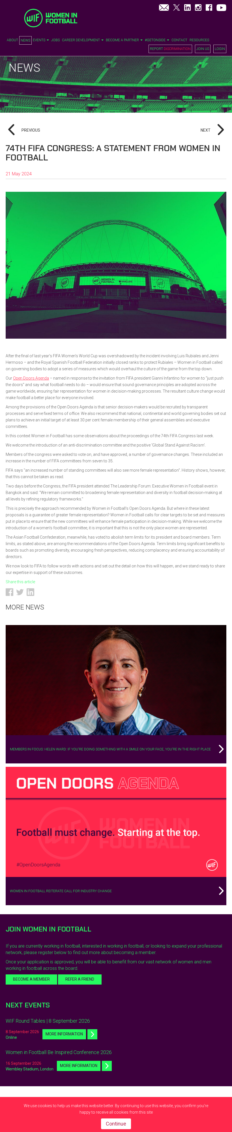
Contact (179, 40)
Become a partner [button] (123, 40)
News (25, 40)
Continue (116, 1124)
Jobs (55, 40)
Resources (199, 40)
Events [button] (39, 40)
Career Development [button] (81, 40)
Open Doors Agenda (31, 378)
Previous (31, 130)
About (12, 40)
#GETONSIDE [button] (155, 40)
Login (220, 49)
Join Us (202, 49)
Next (205, 130)
